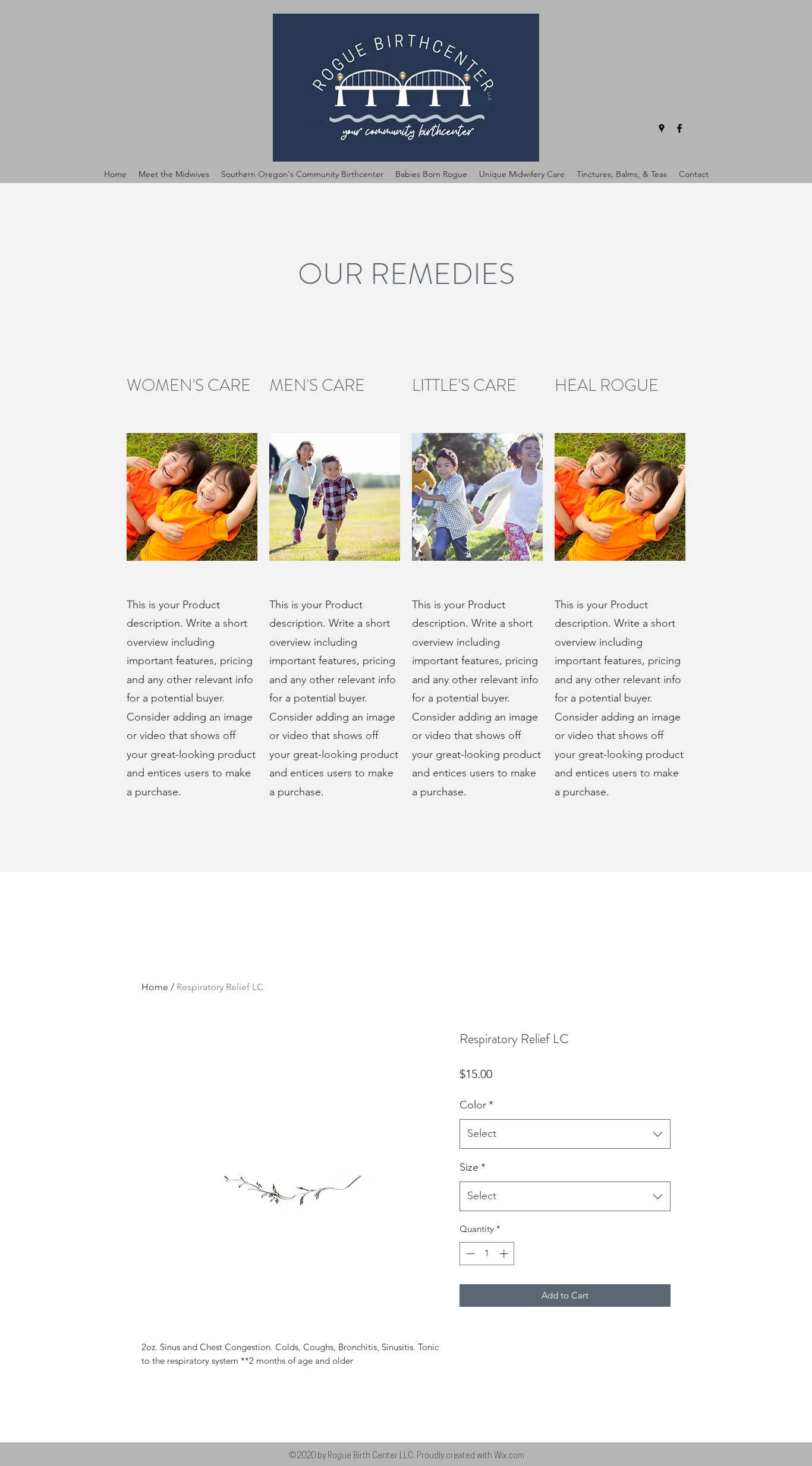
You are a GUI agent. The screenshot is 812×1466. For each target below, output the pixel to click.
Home (154, 987)
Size (472, 1167)
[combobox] (565, 1134)
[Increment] (505, 1254)
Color (476, 1104)
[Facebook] (679, 128)
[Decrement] (469, 1254)
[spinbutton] (487, 1254)
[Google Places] (662, 128)
